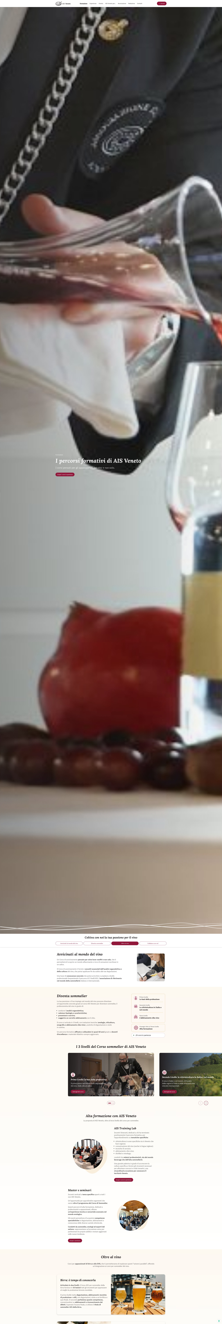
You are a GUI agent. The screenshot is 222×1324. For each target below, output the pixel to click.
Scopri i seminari (75, 1240)
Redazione (131, 3)
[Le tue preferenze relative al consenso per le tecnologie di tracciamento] (219, 1321)
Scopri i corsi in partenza (65, 474)
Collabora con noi (153, 943)
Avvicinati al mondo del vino (69, 943)
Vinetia (101, 3)
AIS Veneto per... (110, 3)
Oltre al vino (125, 943)
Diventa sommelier (97, 943)
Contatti (139, 3)
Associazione (122, 3)
